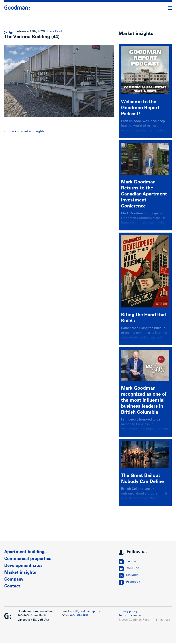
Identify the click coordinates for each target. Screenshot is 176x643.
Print (58, 31)
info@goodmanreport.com (87, 611)
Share (50, 31)
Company (13, 580)
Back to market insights (27, 131)
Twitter (131, 561)
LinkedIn (132, 575)
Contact (12, 586)
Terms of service (130, 615)
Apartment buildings (25, 552)
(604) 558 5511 (79, 615)
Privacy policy (128, 611)
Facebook (133, 582)
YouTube (132, 568)
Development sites (23, 566)
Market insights (20, 573)
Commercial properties (27, 559)
